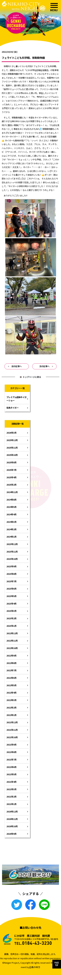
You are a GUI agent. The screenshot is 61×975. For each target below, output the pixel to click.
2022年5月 (11, 685)
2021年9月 (11, 744)
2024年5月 (11, 506)
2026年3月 (11, 432)
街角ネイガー (12, 407)
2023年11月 (12, 551)
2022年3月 (11, 700)
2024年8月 (11, 499)
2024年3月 (11, 521)
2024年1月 (11, 536)
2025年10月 (12, 454)
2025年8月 (11, 462)
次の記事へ (44, 366)
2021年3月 (11, 789)
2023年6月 (11, 588)
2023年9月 (11, 566)
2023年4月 (11, 603)
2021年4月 (11, 781)
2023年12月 (12, 544)
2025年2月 (11, 484)
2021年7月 (11, 759)
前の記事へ (17, 366)
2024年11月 (12, 492)
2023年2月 (11, 618)
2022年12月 (12, 633)
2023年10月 (12, 558)
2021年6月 (11, 767)
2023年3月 (11, 610)
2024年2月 (11, 529)
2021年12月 (12, 722)
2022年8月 (11, 663)
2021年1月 (11, 804)
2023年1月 (11, 625)
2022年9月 (11, 655)
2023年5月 (11, 596)
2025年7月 (11, 469)
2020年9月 (11, 833)
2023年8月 (11, 573)
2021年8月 (11, 752)
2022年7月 (11, 670)
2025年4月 (11, 477)
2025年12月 (12, 440)
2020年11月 (12, 819)
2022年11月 (12, 640)
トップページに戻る (32, 377)
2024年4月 (11, 514)
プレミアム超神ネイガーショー (16, 399)
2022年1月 (11, 715)
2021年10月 (12, 737)
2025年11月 (12, 447)
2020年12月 (12, 811)
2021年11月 (12, 729)
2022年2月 (11, 707)
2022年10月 (12, 648)
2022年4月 (11, 692)
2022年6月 (11, 677)
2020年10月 (12, 826)
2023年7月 (11, 581)
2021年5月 (11, 774)
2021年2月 (11, 796)
